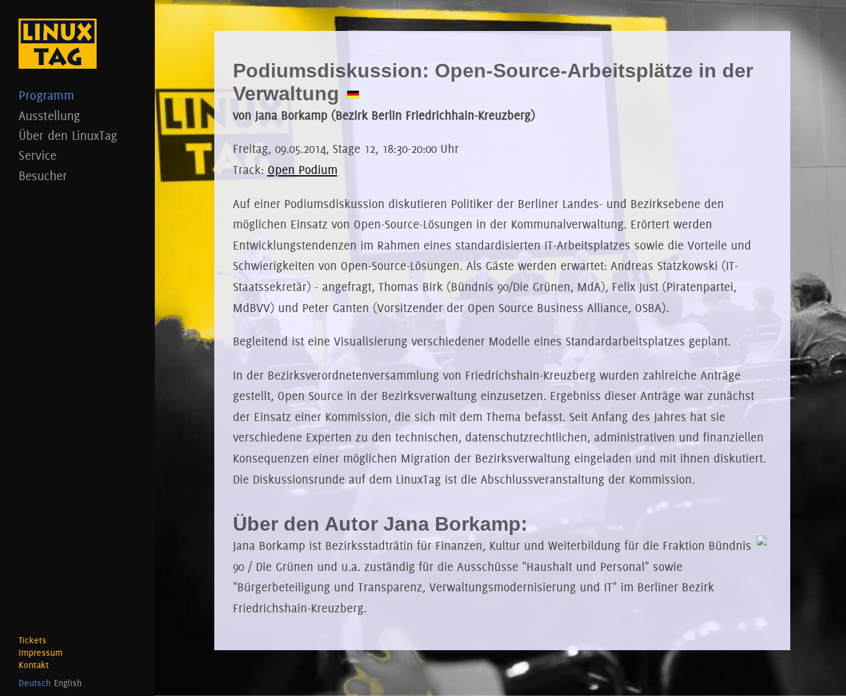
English (68, 683)
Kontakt (34, 665)
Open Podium (303, 169)
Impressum (41, 652)
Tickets (32, 640)
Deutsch (35, 683)
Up (818, 668)
